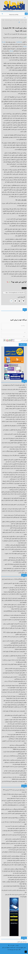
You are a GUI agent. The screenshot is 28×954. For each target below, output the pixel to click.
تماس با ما (12, 945)
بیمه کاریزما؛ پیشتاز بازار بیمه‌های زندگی (16, 879)
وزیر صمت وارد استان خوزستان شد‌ (17, 617)
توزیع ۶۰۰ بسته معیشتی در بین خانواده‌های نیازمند (14, 568)
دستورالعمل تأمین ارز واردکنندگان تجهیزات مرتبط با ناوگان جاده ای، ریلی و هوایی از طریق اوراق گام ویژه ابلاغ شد (15, 400)
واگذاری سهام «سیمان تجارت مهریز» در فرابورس (15, 719)
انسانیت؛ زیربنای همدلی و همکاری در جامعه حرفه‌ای (14, 760)
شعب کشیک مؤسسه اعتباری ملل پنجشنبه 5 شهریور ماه (13, 417)
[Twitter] (15, 300)
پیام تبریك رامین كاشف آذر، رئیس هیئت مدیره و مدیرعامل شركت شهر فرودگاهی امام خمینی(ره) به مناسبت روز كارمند (14, 517)
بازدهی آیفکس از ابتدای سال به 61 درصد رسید (15, 826)
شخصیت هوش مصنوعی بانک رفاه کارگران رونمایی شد (14, 415)
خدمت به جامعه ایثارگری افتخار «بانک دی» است (14, 413)
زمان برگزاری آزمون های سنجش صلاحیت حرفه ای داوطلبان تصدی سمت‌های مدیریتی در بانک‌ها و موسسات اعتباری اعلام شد (15, 773)
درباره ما (17, 945)
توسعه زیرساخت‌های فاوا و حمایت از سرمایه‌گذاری (14, 615)
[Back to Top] (26, 952)
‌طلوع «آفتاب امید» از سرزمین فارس (17, 479)
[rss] (8, 945)
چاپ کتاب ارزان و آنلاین (21, 942)
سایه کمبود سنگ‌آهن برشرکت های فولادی (16, 860)
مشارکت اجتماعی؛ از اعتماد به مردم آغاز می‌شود (15, 803)
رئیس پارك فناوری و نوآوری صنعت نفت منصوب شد (14, 477)
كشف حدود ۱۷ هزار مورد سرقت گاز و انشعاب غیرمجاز (14, 481)
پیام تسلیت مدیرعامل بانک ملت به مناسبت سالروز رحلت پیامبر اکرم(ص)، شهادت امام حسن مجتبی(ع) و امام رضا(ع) (14, 865)
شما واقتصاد (19, 42)
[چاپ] (19, 22)
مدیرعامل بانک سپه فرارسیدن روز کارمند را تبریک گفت (13, 472)
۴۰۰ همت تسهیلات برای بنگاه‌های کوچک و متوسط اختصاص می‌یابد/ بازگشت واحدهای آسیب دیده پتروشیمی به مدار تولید (14, 594)
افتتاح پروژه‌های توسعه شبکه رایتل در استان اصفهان (13, 690)
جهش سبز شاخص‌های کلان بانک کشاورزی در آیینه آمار (13, 800)
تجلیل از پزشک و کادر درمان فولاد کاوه (17, 558)
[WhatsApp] (19, 300)
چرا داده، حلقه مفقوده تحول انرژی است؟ (16, 734)
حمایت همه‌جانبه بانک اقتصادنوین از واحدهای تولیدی (13, 466)
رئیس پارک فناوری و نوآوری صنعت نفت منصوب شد (14, 530)
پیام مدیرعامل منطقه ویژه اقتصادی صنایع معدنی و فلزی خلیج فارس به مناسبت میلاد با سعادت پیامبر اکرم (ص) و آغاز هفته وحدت (14, 494)
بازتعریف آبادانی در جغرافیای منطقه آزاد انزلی (15, 841)
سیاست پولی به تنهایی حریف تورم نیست (16, 828)
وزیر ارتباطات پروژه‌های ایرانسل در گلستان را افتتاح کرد (13, 856)
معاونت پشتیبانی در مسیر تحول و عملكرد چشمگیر (14, 604)
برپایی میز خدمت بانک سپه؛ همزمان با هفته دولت (14, 475)
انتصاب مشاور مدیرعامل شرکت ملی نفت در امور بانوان (13, 509)
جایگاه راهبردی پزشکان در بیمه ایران (17, 745)
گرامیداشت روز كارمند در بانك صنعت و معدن (15, 419)
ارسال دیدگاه (23, 344)
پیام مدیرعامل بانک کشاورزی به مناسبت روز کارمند (14, 464)
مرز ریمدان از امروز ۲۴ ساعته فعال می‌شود (16, 798)
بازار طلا (4, 42)
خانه (25, 18)
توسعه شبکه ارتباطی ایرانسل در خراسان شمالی (15, 839)
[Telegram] (23, 300)
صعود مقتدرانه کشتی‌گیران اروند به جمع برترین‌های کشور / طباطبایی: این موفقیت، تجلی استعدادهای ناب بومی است (14, 500)
